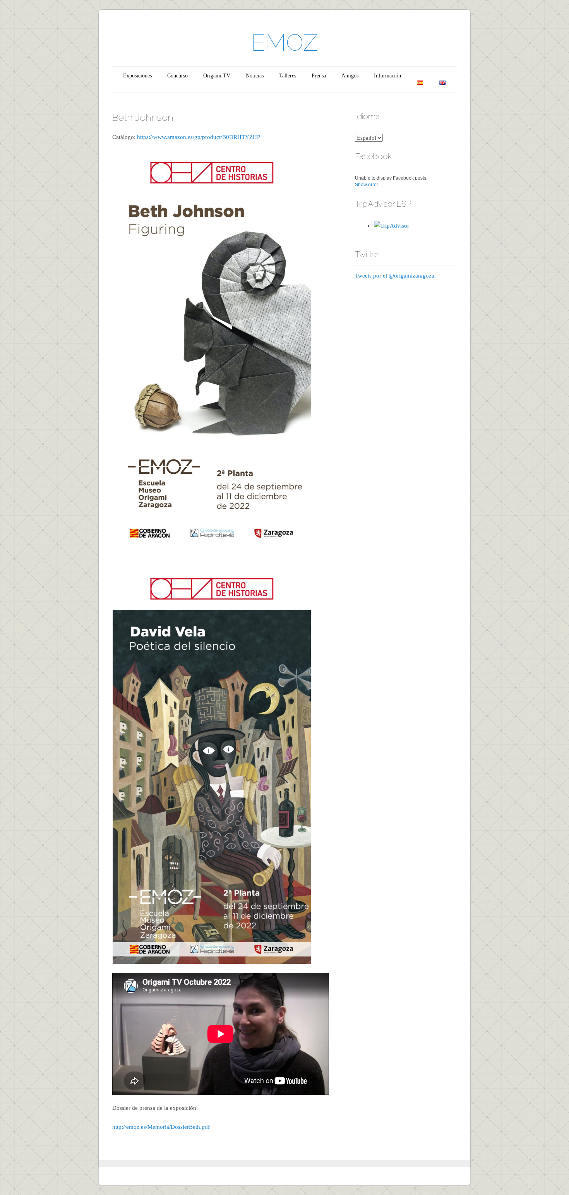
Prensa (319, 76)
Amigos (349, 76)
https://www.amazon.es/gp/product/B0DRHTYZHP (198, 137)
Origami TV (216, 76)
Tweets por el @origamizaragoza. (395, 276)
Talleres (287, 76)
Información (387, 76)
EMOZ (284, 42)
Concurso (177, 76)
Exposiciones (137, 76)
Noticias (255, 76)
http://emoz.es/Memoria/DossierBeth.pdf (161, 1127)
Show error (366, 184)
